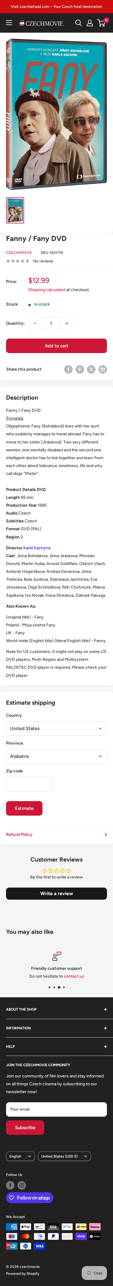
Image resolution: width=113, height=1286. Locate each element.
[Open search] (78, 23)
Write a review (56, 893)
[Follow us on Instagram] (21, 1185)
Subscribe (25, 1127)
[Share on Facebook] (68, 369)
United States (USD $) (59, 1156)
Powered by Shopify (22, 1273)
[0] (101, 23)
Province (14, 743)
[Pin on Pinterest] (80, 369)
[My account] (90, 23)
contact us (74, 976)
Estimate (24, 808)
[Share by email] (103, 369)
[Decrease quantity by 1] (35, 323)
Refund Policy (19, 834)
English (15, 1156)
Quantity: (15, 323)
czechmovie (19, 252)
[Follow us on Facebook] (10, 1185)
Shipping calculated (46, 289)
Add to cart (56, 346)
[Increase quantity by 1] (67, 323)
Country (14, 715)
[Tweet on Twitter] (91, 369)
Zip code (14, 771)
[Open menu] (9, 22)
